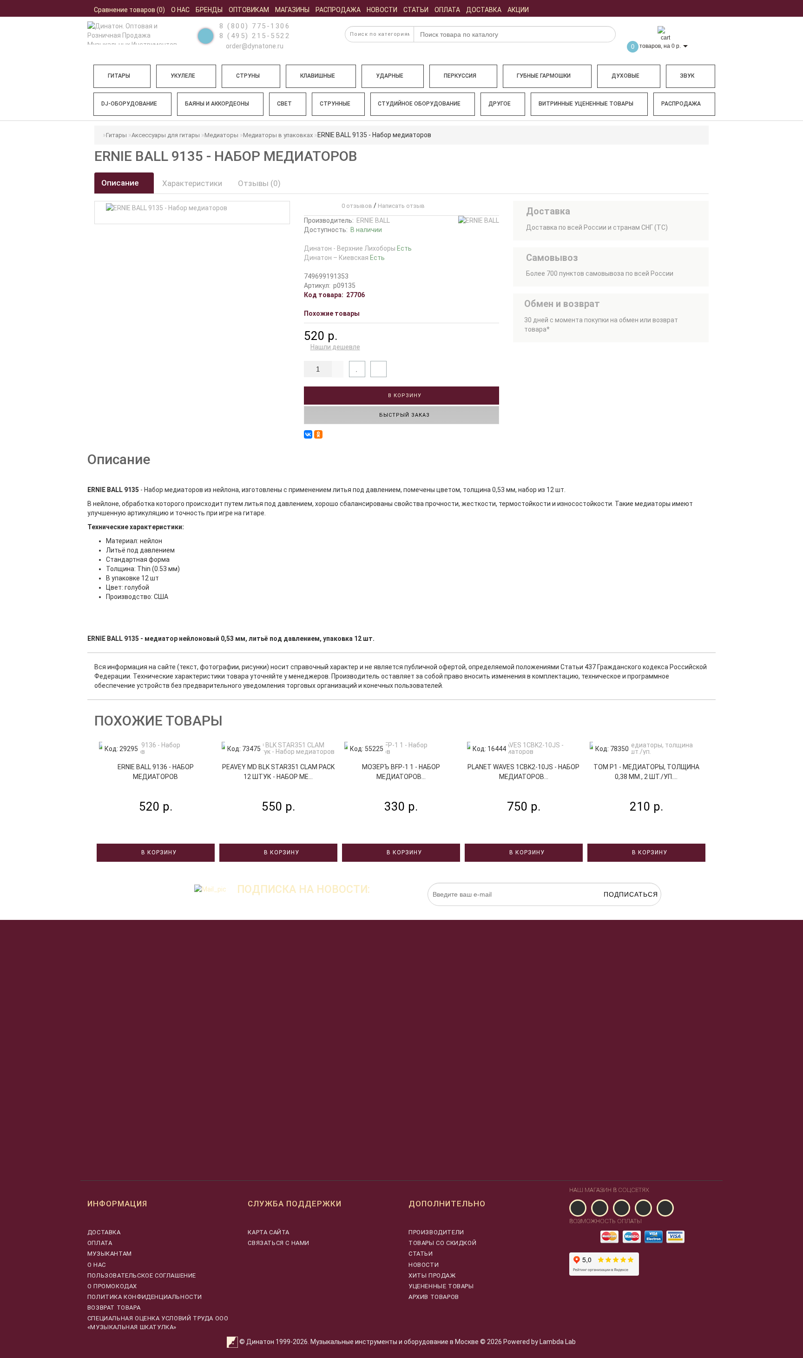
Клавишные (317, 76)
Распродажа (681, 103)
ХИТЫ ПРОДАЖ (432, 1275)
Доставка (104, 1232)
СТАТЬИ (420, 1253)
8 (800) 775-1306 (254, 26)
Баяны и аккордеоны (217, 103)
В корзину (403, 396)
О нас (96, 1264)
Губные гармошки (544, 76)
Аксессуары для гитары (166, 135)
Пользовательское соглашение (141, 1275)
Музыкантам (109, 1253)
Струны (248, 76)
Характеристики (192, 183)
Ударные (389, 76)
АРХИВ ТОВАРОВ (433, 1296)
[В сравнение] (378, 369)
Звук (687, 76)
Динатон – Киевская (344, 257)
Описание (121, 182)
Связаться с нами (278, 1242)
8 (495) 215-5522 (254, 36)
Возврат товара (113, 1307)
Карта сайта (269, 1232)
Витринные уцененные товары (586, 103)
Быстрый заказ (403, 415)
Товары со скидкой (442, 1242)
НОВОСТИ (423, 1264)
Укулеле (183, 76)
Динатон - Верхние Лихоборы (358, 248)
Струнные (335, 103)
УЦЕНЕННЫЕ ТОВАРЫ (441, 1286)
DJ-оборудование (129, 103)
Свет (284, 103)
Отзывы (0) (259, 183)
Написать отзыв (401, 205)
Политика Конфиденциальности (144, 1296)
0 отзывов (355, 205)
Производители (436, 1232)
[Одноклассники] (318, 434)
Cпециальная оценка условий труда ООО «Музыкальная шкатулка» (158, 1322)
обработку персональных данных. (617, 910)
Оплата (99, 1242)
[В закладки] (357, 369)
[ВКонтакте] (308, 434)
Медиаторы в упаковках (278, 135)
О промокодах (112, 1286)
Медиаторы (221, 135)
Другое (499, 103)
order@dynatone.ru (253, 46)
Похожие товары (332, 313)
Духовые (625, 76)
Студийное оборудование (419, 103)
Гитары (119, 76)
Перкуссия (460, 76)
